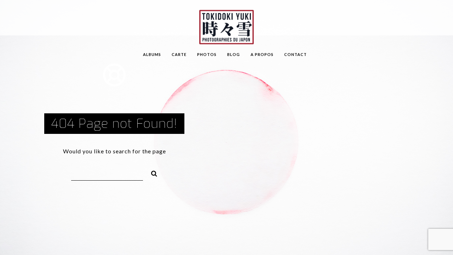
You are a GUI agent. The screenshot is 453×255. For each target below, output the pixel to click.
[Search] (151, 172)
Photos (207, 54)
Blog (233, 54)
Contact (295, 54)
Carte (179, 54)
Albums (152, 54)
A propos (262, 54)
